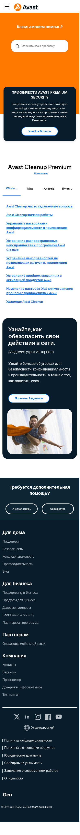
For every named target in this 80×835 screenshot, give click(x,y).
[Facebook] (48, 717)
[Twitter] (17, 716)
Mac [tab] (30, 188)
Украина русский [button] (42, 727)
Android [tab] (49, 188)
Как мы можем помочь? (39, 27)
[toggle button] (6, 6)
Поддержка (10, 541)
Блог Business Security (18, 615)
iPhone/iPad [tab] (69, 188)
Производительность (17, 564)
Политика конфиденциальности (28, 740)
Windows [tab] (12, 188)
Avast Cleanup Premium (40, 167)
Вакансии (9, 672)
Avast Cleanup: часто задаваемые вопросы (39, 206)
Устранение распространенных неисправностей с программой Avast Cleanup (35, 245)
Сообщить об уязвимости (23, 763)
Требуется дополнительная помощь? (40, 490)
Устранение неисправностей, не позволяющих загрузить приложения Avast (36, 262)
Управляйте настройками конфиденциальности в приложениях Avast (37, 227)
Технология (10, 695)
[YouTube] (58, 717)
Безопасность (12, 549)
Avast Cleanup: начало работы (29, 215)
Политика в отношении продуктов (29, 748)
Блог (5, 571)
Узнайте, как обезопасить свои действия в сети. (33, 336)
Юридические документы (23, 755)
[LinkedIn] (27, 717)
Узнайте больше (39, 131)
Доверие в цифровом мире (22, 687)
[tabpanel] (40, 254)
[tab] (40, 254)
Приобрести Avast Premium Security (40, 95)
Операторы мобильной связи (23, 644)
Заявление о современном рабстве (31, 771)
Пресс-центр (11, 680)
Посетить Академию (29, 398)
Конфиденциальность (18, 556)
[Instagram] (38, 717)
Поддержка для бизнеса (20, 593)
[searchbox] (39, 46)
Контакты (9, 665)
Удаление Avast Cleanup (24, 302)
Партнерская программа (20, 623)
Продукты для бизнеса (18, 600)
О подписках (13, 778)
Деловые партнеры (16, 608)
